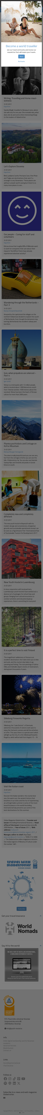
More (21, 56)
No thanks (21, 61)
